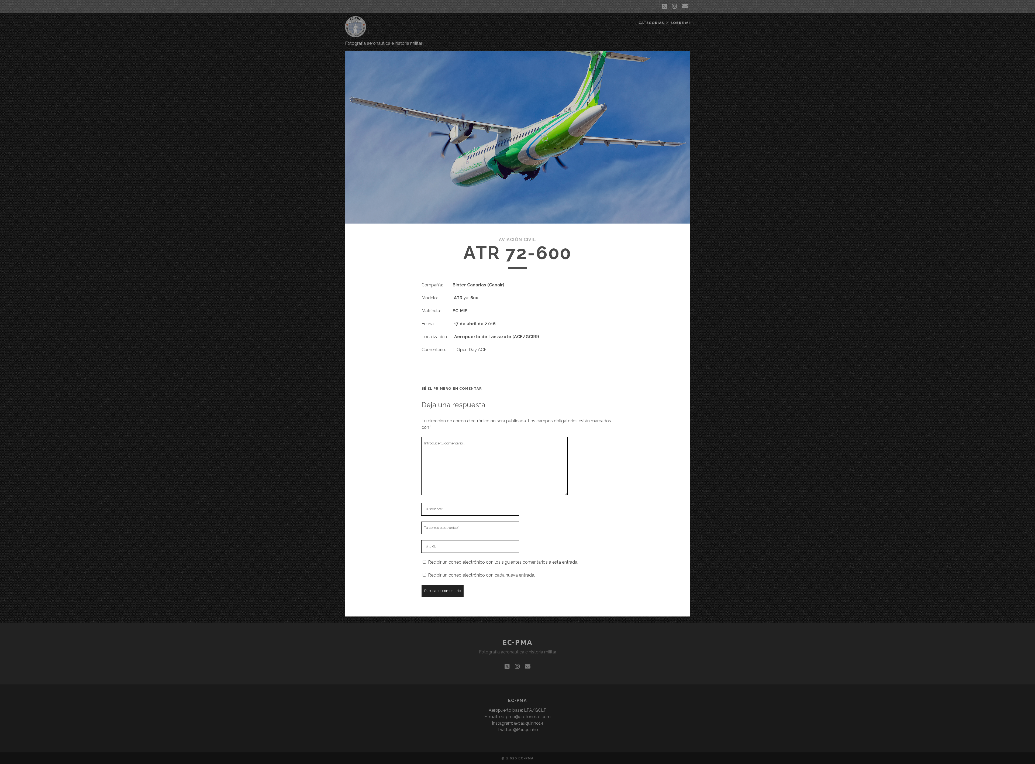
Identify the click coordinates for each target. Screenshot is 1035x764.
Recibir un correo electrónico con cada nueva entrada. (481, 575)
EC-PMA (517, 642)
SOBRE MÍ (680, 23)
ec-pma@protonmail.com (525, 716)
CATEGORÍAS (651, 23)
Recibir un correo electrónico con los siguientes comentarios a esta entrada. (503, 562)
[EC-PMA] (355, 35)
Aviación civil (517, 239)
